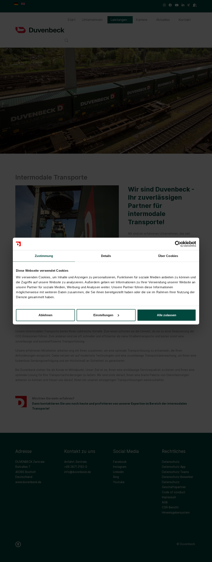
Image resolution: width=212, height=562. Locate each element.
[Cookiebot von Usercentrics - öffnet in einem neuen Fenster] (178, 244)
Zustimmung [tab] (44, 256)
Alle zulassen (166, 315)
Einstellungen (103, 315)
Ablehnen (45, 315)
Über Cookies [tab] (168, 256)
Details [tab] (106, 256)
